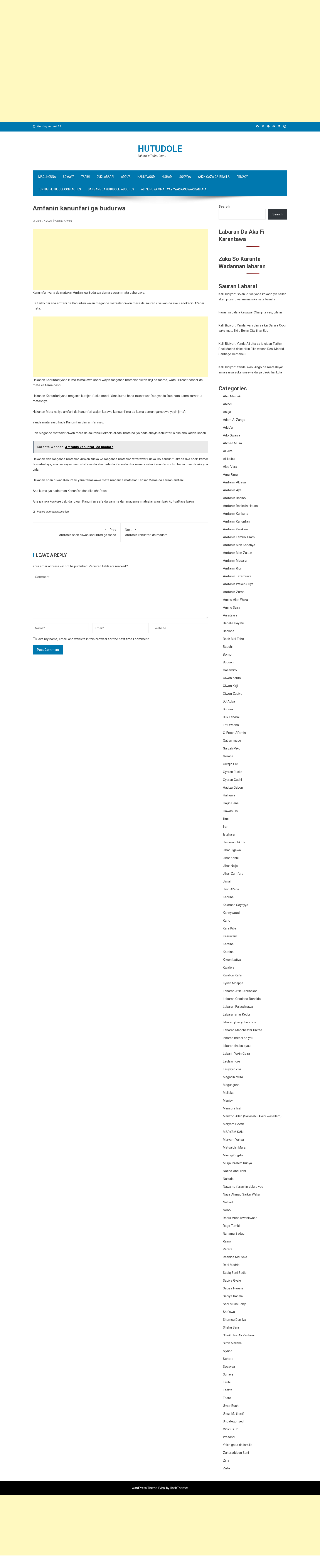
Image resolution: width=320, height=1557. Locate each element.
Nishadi (167, 177)
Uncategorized (233, 1421)
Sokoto (228, 1359)
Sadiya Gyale (232, 1280)
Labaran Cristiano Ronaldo (242, 999)
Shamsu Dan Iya (234, 1320)
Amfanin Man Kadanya (239, 545)
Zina (226, 1460)
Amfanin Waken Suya (238, 584)
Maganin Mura (233, 1077)
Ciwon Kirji (230, 686)
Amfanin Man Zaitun (237, 553)
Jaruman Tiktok (234, 842)
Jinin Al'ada (231, 889)
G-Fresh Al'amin (234, 733)
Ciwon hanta (232, 678)
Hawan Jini (230, 811)
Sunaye (228, 1374)
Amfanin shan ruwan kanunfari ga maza (87, 532)
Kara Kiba (229, 928)
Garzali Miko (231, 748)
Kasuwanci (230, 936)
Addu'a (228, 428)
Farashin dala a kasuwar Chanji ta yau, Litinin (250, 312)
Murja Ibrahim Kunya (237, 1163)
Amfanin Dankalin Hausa (240, 506)
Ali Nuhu (229, 459)
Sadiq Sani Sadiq (234, 1273)
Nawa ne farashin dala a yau (243, 1187)
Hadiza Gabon (233, 787)
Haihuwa (229, 795)
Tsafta (227, 1390)
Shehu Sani (231, 1327)
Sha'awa (229, 1312)
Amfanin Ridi (232, 568)
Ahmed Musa (232, 443)
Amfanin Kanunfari (58, 511)
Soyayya (68, 177)
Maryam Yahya (233, 1140)
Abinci (227, 404)
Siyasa (227, 1351)
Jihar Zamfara (233, 874)
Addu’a (126, 177)
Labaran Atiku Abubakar (240, 991)
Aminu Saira (231, 607)
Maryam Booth (233, 1124)
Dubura (228, 709)
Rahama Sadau (233, 1234)
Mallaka (228, 1093)
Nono (227, 1210)
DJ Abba (229, 701)
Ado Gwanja (231, 435)
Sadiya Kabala (233, 1296)
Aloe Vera (230, 467)
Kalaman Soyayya (235, 905)
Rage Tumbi (231, 1226)
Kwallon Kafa (232, 975)
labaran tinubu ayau (237, 1046)
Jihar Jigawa (232, 850)
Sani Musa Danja (234, 1304)
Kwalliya (228, 967)
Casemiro (230, 670)
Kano (226, 921)
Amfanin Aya (232, 490)
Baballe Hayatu (233, 623)
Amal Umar (231, 474)
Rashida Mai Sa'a (235, 1257)
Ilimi (226, 819)
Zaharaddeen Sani (236, 1453)
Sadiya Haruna (233, 1288)
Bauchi (227, 647)
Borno (227, 654)
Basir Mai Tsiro (233, 639)
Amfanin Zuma (233, 592)
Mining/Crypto (233, 1155)
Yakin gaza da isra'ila (237, 1445)
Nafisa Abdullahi (234, 1171)
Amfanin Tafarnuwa (237, 576)
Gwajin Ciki (230, 764)
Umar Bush (231, 1406)
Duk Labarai (105, 177)
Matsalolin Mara (234, 1147)
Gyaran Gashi (232, 780)
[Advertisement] (130, 30)
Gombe (228, 756)
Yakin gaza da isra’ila (214, 177)
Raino (227, 1241)
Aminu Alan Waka (235, 600)
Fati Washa (231, 725)
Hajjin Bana (231, 803)
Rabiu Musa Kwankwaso (240, 1218)
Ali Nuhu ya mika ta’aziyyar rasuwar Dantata (173, 189)
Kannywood (146, 177)
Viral (162, 1488)
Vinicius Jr (230, 1429)
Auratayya (230, 615)
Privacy (242, 177)
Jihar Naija (230, 866)
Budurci (228, 662)
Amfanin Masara (235, 561)
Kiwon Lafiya (232, 960)
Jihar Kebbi (231, 858)
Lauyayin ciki (232, 1069)
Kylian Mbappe (233, 983)
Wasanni (229, 1437)
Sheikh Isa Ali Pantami (238, 1335)
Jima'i (227, 881)
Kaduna (228, 897)
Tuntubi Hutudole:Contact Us (59, 189)
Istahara (229, 834)
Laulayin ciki (231, 1061)
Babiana (228, 631)
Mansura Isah (232, 1108)
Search (224, 206)
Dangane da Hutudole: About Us (111, 189)
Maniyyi (228, 1100)
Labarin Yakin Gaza (236, 1054)
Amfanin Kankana (235, 514)
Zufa (226, 1468)
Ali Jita (227, 451)
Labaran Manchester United (242, 1030)
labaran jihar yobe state (239, 1022)
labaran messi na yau (238, 1038)
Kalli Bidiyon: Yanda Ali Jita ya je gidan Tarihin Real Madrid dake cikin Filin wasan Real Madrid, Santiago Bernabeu (252, 349)
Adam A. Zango (234, 420)
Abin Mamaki (232, 396)
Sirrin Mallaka (232, 1343)
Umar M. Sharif (233, 1413)
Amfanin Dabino (234, 498)
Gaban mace (232, 741)
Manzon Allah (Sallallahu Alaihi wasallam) (252, 1116)
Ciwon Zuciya (232, 694)
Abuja (227, 412)
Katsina (228, 944)
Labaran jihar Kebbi (236, 1014)
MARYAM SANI (233, 1132)
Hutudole (160, 149)
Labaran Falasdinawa (238, 1007)
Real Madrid (231, 1265)
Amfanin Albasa (234, 482)
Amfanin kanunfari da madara (146, 532)
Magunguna (47, 177)
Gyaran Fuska (232, 772)
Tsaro (227, 1398)
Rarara (227, 1249)
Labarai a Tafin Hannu (152, 156)
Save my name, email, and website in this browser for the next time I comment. (92, 639)
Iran (225, 827)
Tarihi (85, 177)
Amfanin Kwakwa (235, 529)
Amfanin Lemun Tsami (239, 537)
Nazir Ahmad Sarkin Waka (241, 1194)
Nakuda (228, 1179)
